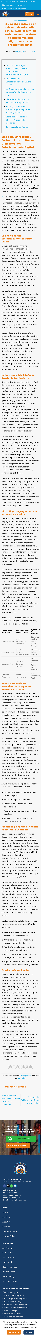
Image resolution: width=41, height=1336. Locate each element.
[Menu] (38, 13)
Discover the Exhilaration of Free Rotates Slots (30, 1100)
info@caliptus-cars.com (17, 1200)
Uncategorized (20, 21)
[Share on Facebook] (14, 1067)
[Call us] (11, 1186)
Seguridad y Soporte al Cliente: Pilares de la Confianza (16, 120)
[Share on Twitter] (18, 1067)
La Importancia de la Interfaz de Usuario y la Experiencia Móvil (20, 92)
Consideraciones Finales (17, 127)
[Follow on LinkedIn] (15, 1186)
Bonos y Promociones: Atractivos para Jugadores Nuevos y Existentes (18, 109)
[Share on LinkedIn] (31, 1067)
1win (3, 197)
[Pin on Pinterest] (27, 1067)
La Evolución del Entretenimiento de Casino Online (18, 82)
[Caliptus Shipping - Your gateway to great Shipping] (11, 13)
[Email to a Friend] (23, 1067)
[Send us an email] (8, 1186)
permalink (21, 1078)
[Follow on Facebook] (4, 1186)
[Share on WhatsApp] (10, 1067)
